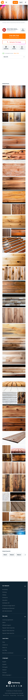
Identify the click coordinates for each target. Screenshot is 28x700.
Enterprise (5, 676)
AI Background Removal (8, 686)
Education (4, 678)
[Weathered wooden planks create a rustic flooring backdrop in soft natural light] (9, 585)
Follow (23, 30)
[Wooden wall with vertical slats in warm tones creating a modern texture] (21, 584)
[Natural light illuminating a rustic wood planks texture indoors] (6, 555)
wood (5, 633)
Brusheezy (5, 667)
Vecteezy (4, 670)
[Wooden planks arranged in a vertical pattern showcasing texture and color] (6, 253)
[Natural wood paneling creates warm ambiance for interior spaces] (6, 491)
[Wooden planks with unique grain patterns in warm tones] (6, 508)
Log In (20, 2)
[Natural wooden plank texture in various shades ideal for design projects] (13, 526)
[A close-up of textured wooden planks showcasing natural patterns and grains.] (5, 116)
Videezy (4, 673)
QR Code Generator (7, 689)
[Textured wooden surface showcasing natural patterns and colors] (6, 439)
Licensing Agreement (7, 698)
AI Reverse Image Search (8, 684)
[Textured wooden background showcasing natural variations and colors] (13, 541)
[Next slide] (22, 633)
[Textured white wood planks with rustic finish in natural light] (9, 427)
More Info (6, 56)
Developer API (5, 681)
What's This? (16, 53)
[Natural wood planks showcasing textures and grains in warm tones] (13, 344)
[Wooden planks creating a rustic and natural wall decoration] (9, 229)
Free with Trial (14, 36)
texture (12, 633)
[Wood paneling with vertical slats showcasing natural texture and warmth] (6, 218)
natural (19, 633)
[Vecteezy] (2, 2)
